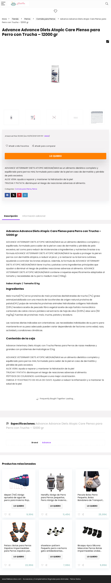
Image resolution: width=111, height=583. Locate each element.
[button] (107, 41)
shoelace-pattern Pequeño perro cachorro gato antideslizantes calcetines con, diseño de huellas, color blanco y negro (54, 552)
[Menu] (3, 3)
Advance (46, 442)
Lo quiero (55, 156)
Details (46, 136)
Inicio (4, 19)
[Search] (107, 3)
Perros (27, 19)
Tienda (15, 19)
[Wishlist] (55, 11)
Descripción (11, 216)
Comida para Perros (45, 19)
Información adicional (33, 216)
